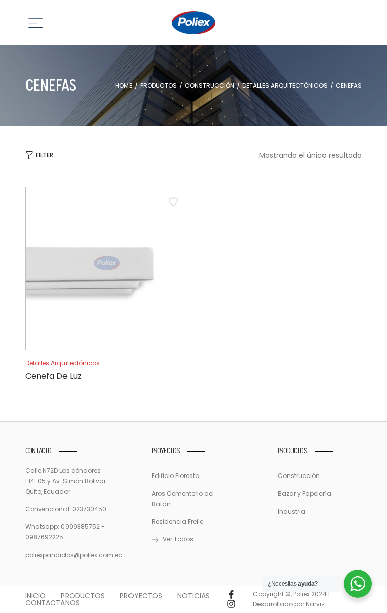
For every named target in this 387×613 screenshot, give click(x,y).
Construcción (209, 86)
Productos (158, 86)
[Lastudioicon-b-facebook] (231, 594)
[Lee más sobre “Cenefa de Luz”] (107, 328)
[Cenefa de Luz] (107, 268)
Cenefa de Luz (53, 376)
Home (123, 86)
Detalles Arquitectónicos (285, 86)
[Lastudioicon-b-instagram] (231, 603)
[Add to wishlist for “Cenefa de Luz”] (173, 202)
